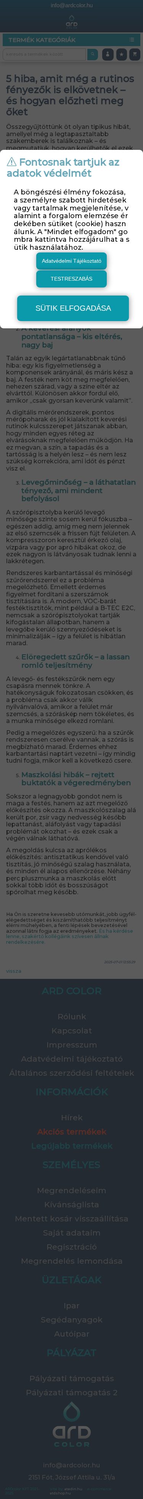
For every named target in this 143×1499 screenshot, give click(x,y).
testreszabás (71, 279)
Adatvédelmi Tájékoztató (71, 261)
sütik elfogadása (73, 308)
